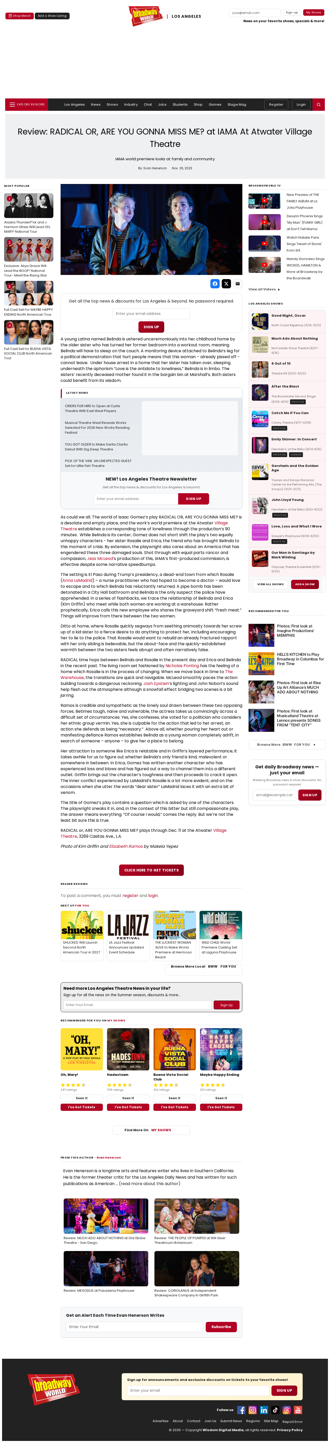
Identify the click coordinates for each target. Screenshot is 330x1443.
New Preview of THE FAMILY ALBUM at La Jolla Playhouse (303, 201)
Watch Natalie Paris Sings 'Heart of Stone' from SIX (304, 244)
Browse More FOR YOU (283, 744)
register (130, 896)
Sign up (309, 795)
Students (180, 104)
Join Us (210, 1421)
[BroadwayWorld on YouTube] (298, 1410)
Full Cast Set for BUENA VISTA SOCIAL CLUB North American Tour (28, 342)
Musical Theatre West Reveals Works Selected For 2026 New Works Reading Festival (97, 428)
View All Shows (270, 584)
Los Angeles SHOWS (266, 303)
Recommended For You (269, 611)
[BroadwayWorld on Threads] (286, 1410)
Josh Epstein (156, 683)
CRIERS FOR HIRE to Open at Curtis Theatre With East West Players (93, 408)
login (153, 896)
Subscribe (221, 1326)
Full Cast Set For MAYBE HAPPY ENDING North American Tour (28, 300)
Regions (253, 1421)
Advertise (161, 1421)
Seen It (82, 1098)
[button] (318, 104)
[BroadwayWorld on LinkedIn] (264, 1410)
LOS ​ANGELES (186, 16)
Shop (198, 104)
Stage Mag (237, 104)
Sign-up (292, 12)
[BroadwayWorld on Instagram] (252, 1410)
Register (276, 104)
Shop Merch (22, 16)
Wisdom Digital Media (223, 1430)
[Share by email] (237, 283)
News (96, 104)
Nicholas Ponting (182, 666)
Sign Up (151, 327)
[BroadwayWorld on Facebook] (241, 1410)
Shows (112, 104)
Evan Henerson (109, 1157)
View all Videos (262, 289)
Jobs (162, 104)
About (178, 1421)
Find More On (148, 1130)
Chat (148, 104)
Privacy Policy (290, 1430)
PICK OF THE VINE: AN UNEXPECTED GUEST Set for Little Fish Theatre (98, 463)
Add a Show (305, 584)
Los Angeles (74, 104)
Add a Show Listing (52, 16)
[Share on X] (226, 283)
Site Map (271, 1421)
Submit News (231, 1421)
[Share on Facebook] (215, 283)
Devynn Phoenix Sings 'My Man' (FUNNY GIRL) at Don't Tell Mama (305, 222)
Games (215, 104)
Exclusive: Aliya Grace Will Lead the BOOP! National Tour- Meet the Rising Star (25, 259)
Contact (193, 1421)
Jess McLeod (100, 558)
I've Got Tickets (81, 1107)
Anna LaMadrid (77, 580)
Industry (131, 104)
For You (82, 905)
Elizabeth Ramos (126, 846)
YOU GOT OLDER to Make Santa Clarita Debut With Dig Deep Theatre (96, 447)
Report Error (293, 1422)
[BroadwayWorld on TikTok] (275, 1410)
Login (301, 104)
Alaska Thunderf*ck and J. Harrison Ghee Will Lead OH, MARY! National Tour (27, 215)
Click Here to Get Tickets (151, 870)
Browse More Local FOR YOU (203, 966)
